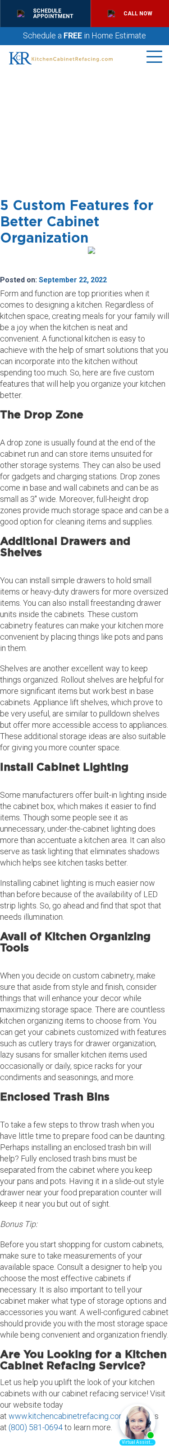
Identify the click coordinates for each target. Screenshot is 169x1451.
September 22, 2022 (73, 280)
